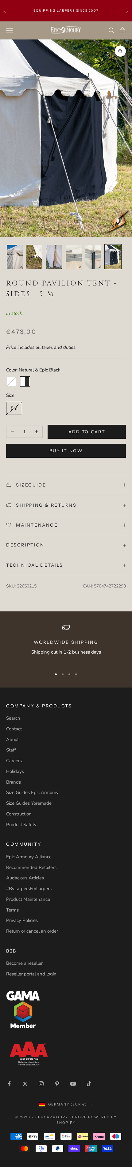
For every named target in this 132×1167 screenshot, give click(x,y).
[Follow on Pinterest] (57, 1084)
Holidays (15, 771)
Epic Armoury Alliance (29, 857)
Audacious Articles (25, 878)
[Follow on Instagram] (41, 1084)
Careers (14, 761)
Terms (12, 910)
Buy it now (66, 451)
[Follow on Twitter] (25, 1084)
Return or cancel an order (32, 931)
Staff (11, 750)
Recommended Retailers (31, 867)
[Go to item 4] (54, 256)
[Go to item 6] (93, 256)
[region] (66, 644)
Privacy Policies (22, 920)
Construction (19, 814)
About (12, 739)
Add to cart (86, 432)
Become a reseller (24, 963)
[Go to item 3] (34, 256)
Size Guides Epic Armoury (32, 792)
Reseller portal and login (31, 974)
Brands (13, 782)
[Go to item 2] (14, 256)
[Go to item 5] (73, 256)
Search (13, 718)
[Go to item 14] (113, 256)
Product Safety (21, 825)
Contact (14, 729)
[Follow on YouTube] (73, 1084)
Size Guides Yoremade (29, 803)
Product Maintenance (28, 899)
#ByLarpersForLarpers (29, 889)
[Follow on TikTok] (89, 1084)
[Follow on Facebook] (9, 1084)
